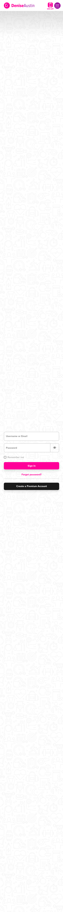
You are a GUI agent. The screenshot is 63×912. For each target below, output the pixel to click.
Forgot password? (32, 474)
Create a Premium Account (31, 486)
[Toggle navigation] (57, 5)
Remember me (16, 457)
